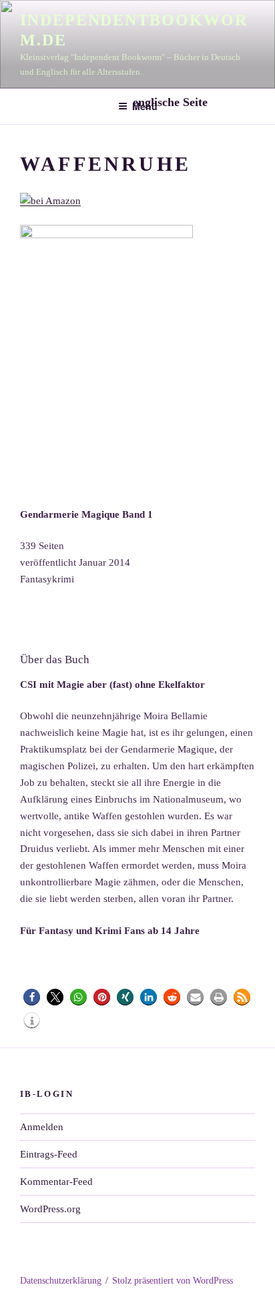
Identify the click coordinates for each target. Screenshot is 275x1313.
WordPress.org (50, 1209)
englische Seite (172, 102)
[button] (31, 997)
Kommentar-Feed (56, 1181)
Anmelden (41, 1127)
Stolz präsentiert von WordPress (172, 1281)
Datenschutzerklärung (60, 1281)
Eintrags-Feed (48, 1154)
